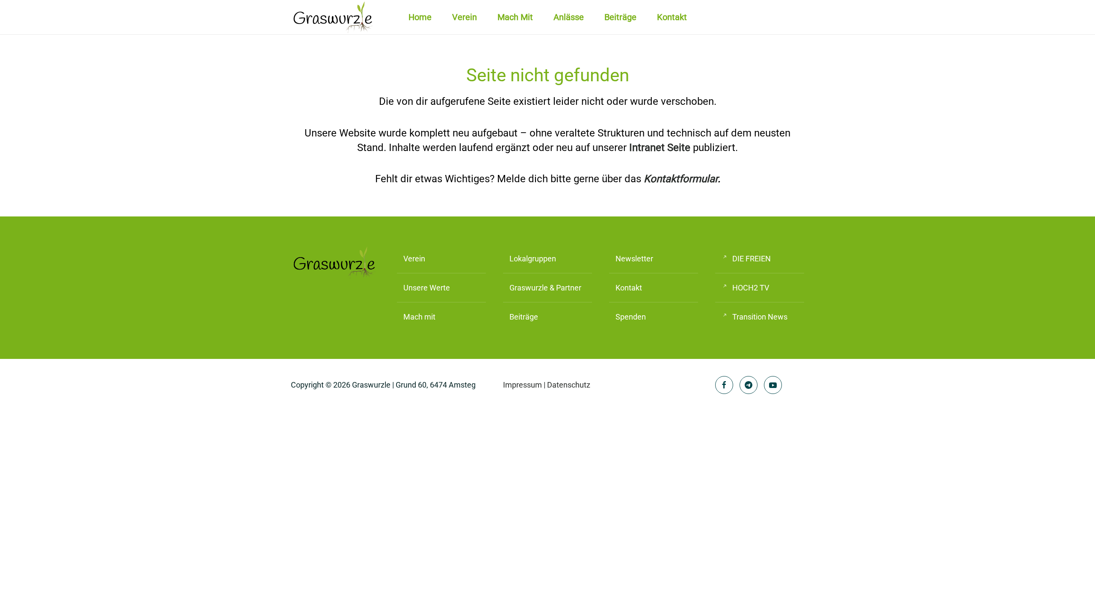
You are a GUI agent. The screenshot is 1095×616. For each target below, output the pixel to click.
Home (420, 17)
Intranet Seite (659, 148)
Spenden (631, 316)
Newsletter (634, 258)
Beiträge (620, 17)
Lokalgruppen (532, 258)
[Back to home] (333, 17)
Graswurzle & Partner (545, 287)
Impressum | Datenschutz (546, 384)
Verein (414, 258)
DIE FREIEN (751, 258)
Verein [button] (464, 17)
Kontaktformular (681, 179)
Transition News (759, 316)
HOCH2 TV (750, 287)
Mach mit (515, 17)
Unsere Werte (426, 287)
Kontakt (672, 17)
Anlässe (568, 17)
